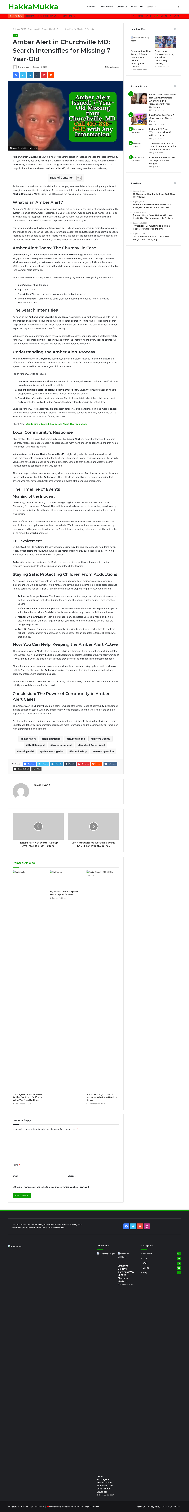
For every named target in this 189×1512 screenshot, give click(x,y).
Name (16, 1165)
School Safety (79, 751)
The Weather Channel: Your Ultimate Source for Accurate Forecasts (162, 146)
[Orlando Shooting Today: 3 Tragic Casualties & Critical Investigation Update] (141, 42)
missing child (26, 751)
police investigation (52, 751)
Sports (164, 16)
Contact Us (122, 6)
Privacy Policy (106, 6)
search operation (104, 751)
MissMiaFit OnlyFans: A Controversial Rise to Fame (161, 118)
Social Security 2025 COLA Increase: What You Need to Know (102, 1097)
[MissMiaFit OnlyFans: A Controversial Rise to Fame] (139, 119)
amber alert (29, 738)
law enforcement (62, 745)
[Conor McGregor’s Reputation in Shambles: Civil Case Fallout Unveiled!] (106, 1362)
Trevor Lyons (41, 785)
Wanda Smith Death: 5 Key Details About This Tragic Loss (56, 424)
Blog (145, 1272)
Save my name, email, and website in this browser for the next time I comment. (52, 1187)
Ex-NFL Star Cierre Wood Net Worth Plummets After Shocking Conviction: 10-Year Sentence (162, 100)
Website (72, 1176)
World (148, 16)
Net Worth (174, 16)
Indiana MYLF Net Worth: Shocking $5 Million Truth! (160, 132)
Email (16, 1176)
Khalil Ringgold (36, 745)
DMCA (134, 6)
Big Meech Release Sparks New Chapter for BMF (64, 893)
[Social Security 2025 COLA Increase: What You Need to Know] (103, 981)
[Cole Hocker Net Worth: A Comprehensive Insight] (139, 161)
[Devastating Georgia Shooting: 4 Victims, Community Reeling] (165, 42)
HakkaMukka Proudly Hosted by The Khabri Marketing (74, 1507)
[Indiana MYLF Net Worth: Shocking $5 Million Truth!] (139, 133)
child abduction (52, 738)
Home (140, 16)
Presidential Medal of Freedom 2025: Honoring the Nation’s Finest (55, 16)
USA (156, 16)
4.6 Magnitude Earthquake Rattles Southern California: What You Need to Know (28, 1097)
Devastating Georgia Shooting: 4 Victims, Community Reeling (165, 57)
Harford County (101, 738)
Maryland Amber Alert (92, 745)
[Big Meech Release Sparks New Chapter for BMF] (66, 879)
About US (91, 6)
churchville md (76, 738)
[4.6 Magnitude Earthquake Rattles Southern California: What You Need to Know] (29, 981)
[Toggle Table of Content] (77, 178)
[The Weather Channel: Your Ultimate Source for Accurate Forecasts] (139, 147)
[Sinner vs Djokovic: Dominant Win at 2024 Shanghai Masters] (127, 1257)
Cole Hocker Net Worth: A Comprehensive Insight (162, 160)
